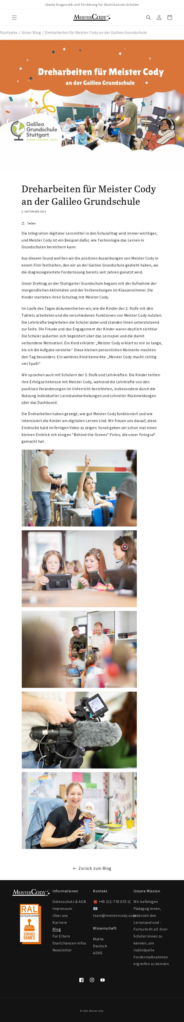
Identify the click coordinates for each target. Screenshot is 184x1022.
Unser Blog (31, 32)
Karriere (59, 922)
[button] (14, 17)
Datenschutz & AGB (69, 902)
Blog (56, 929)
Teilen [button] (31, 223)
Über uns (60, 915)
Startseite (8, 32)
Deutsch (100, 946)
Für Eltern (61, 936)
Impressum (62, 908)
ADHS (97, 952)
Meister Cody (96, 1010)
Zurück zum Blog (95, 868)
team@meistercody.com (114, 915)
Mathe (98, 939)
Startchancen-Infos (69, 943)
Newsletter (62, 950)
